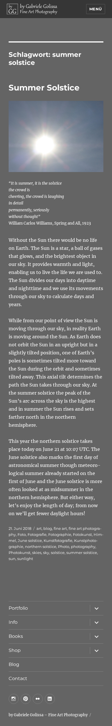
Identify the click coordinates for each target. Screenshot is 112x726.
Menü (95, 9)
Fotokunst (82, 534)
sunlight (25, 558)
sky (46, 552)
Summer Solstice (44, 87)
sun (12, 558)
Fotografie (37, 534)
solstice (58, 552)
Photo (63, 546)
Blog (14, 664)
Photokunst (19, 552)
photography (83, 546)
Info (13, 622)
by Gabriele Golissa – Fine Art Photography (48, 715)
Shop (15, 650)
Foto (22, 534)
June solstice (30, 540)
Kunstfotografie (58, 540)
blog (47, 528)
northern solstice (40, 546)
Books (16, 636)
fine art (60, 528)
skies (36, 552)
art (39, 528)
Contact (18, 678)
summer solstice (81, 552)
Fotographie (59, 534)
